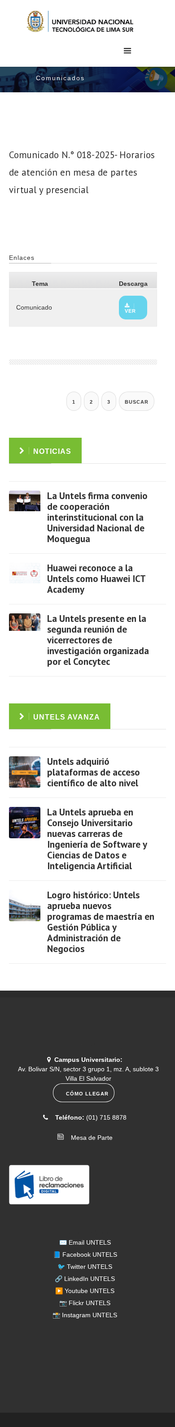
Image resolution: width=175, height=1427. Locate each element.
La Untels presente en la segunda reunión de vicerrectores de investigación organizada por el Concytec (98, 640)
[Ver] (24, 506)
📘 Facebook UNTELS (85, 1254)
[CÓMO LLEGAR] (85, 1100)
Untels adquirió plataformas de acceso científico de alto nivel (93, 772)
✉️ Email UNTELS (85, 1242)
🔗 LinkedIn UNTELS (85, 1278)
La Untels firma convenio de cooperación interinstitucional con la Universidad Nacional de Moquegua (97, 517)
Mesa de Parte (89, 1137)
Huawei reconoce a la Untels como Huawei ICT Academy (96, 578)
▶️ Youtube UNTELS (84, 1290)
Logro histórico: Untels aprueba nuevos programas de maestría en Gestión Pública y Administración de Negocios (100, 922)
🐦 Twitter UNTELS (84, 1266)
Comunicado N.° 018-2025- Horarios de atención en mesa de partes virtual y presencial (82, 172)
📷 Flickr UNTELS (84, 1302)
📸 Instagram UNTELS (84, 1315)
